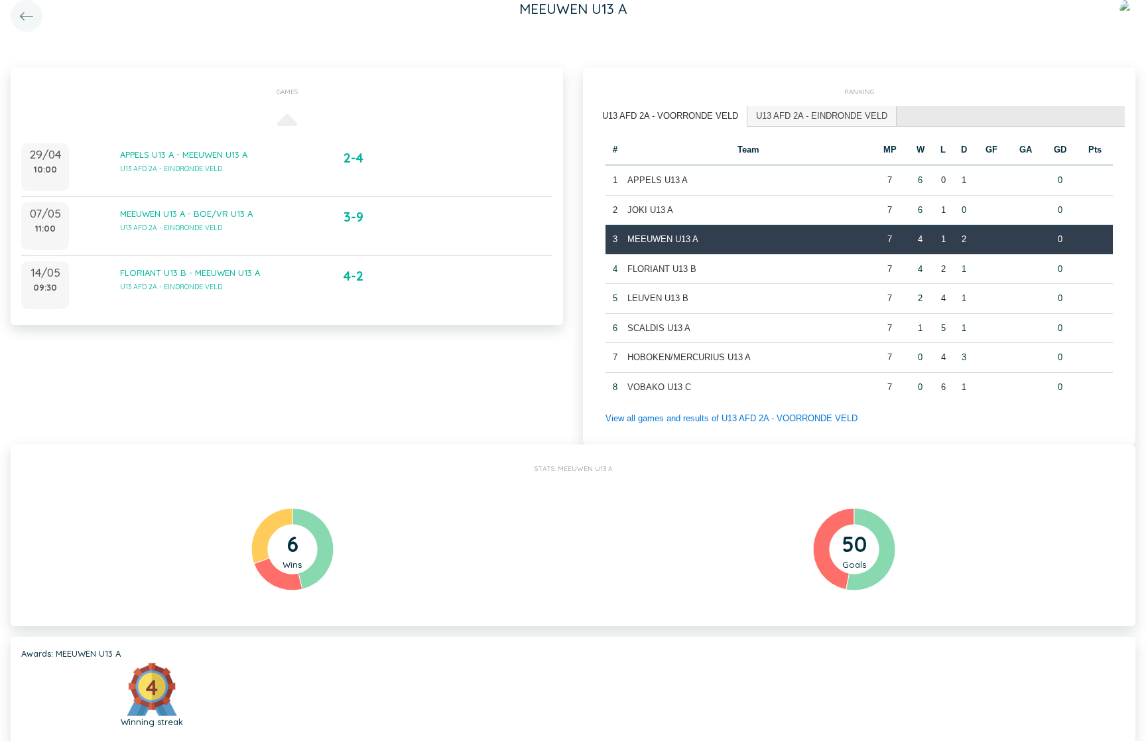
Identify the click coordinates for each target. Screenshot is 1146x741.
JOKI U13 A (650, 210)
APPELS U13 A (657, 180)
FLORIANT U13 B (661, 269)
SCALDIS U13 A (658, 328)
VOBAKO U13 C (659, 387)
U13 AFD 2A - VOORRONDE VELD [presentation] (670, 116)
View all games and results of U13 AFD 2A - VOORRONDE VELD (731, 418)
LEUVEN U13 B (657, 298)
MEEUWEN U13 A (662, 239)
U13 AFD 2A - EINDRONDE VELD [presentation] (821, 116)
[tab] (670, 116)
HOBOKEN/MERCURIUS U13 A (689, 357)
